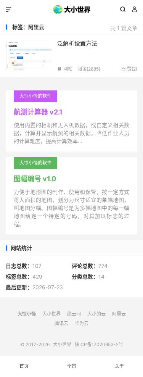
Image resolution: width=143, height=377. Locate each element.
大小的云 (96, 314)
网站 (64, 69)
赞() (129, 69)
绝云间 (74, 314)
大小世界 (71, 9)
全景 (71, 366)
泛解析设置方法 (77, 43)
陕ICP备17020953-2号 (99, 344)
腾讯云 (61, 323)
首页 (24, 366)
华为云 (81, 323)
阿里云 (119, 314)
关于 (119, 366)
